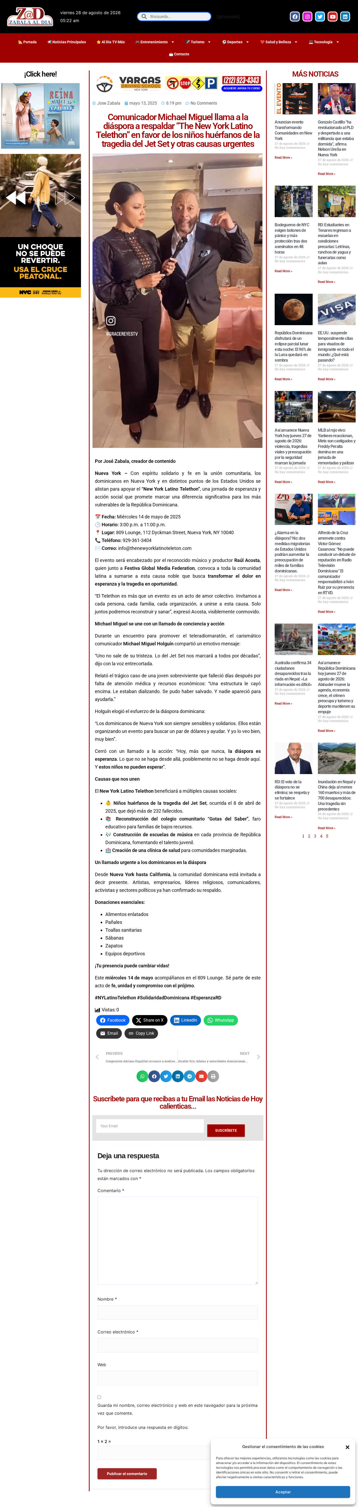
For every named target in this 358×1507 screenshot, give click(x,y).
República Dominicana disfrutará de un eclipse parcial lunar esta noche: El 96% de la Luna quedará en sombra (293, 346)
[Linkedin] (345, 17)
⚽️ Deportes (232, 42)
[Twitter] (320, 17)
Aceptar (283, 1491)
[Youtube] (333, 17)
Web (101, 1364)
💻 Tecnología (321, 42)
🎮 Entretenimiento (151, 42)
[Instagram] (307, 17)
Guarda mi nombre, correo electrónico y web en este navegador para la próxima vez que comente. (177, 1409)
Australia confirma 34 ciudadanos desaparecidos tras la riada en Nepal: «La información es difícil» (293, 673)
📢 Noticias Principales (66, 42)
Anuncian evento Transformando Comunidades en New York (293, 130)
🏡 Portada (27, 42)
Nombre (107, 1299)
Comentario (110, 1190)
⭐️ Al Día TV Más (110, 42)
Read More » (283, 157)
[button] (347, 1446)
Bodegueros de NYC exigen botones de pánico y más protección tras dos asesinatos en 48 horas (292, 238)
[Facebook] (295, 17)
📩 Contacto (179, 54)
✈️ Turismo (195, 42)
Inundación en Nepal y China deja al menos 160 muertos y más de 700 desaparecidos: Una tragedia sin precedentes (337, 795)
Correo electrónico (117, 1331)
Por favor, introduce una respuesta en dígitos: (142, 1427)
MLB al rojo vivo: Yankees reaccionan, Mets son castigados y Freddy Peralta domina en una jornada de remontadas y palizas (336, 446)
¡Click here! (40, 74)
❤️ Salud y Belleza (275, 42)
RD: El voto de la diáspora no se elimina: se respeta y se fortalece (292, 790)
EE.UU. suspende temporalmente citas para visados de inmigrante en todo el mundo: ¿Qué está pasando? (336, 346)
